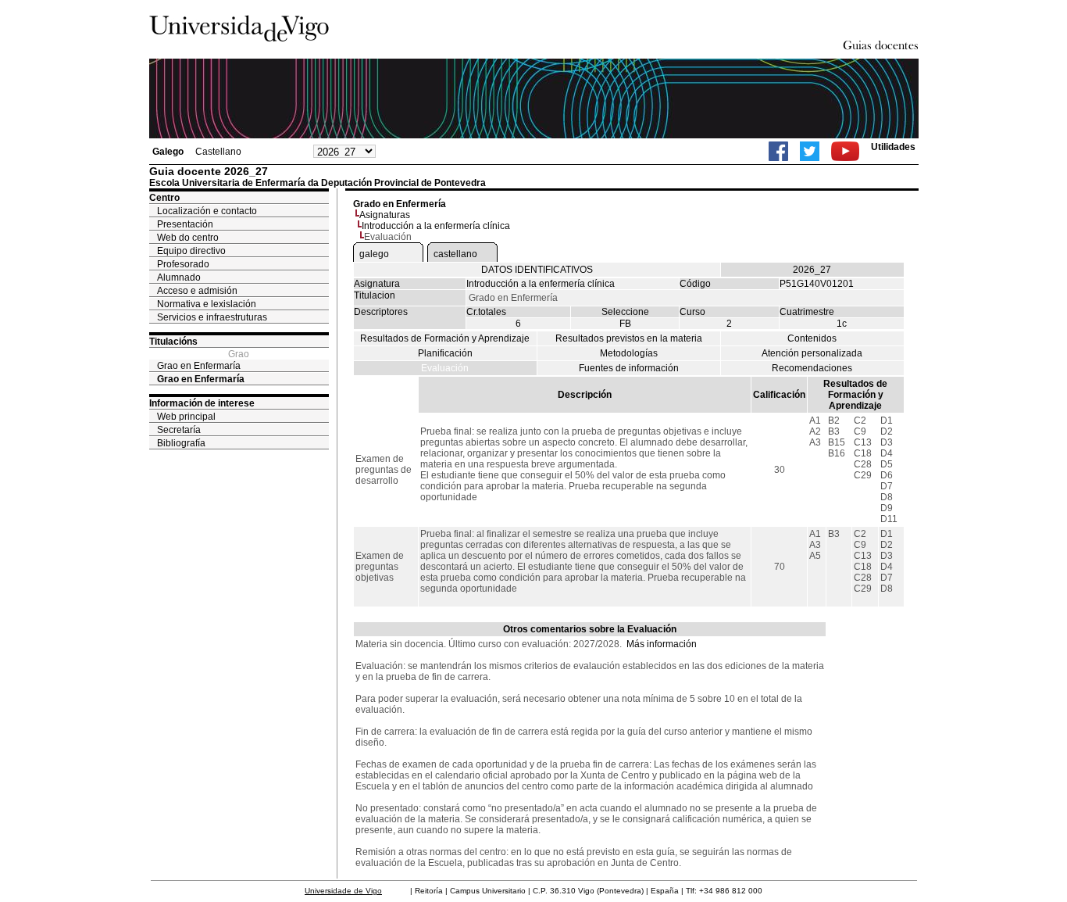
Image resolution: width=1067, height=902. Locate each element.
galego (374, 254)
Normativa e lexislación (206, 304)
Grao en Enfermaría (199, 365)
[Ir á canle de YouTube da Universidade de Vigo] (845, 151)
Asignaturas (384, 214)
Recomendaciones (812, 368)
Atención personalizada (812, 353)
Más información (661, 644)
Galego (168, 151)
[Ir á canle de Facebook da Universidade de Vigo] (778, 151)
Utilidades (893, 146)
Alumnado (179, 277)
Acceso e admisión (197, 290)
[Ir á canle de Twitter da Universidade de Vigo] (809, 151)
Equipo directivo (191, 250)
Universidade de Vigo (343, 890)
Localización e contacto (207, 211)
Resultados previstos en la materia (628, 338)
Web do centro (188, 237)
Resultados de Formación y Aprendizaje (445, 338)
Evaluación (445, 368)
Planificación (445, 353)
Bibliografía (181, 443)
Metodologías (629, 353)
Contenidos (812, 338)
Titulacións (173, 341)
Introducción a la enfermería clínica (436, 225)
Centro (164, 197)
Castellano (218, 151)
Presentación (185, 224)
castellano (455, 254)
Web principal (186, 416)
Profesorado (183, 264)
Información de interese (202, 403)
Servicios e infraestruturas (212, 317)
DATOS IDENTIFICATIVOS (537, 269)
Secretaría (179, 429)
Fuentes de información (629, 368)
